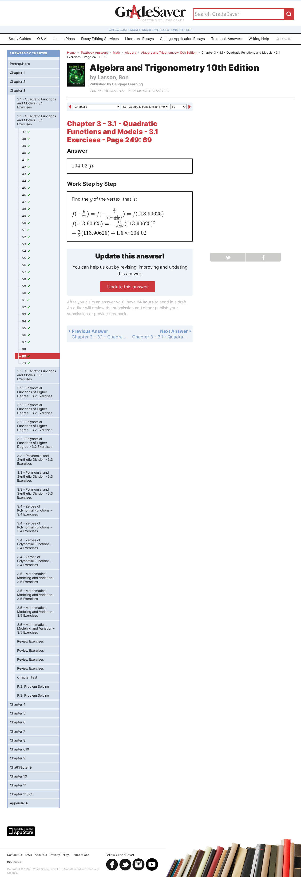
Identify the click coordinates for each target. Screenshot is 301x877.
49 (24, 216)
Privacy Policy (59, 855)
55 (24, 258)
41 (24, 160)
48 (24, 209)
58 (24, 279)
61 (24, 300)
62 (24, 307)
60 (24, 293)
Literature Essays (139, 38)
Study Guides (20, 38)
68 (24, 349)
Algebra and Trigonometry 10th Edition (169, 52)
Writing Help (259, 38)
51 (24, 230)
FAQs (28, 855)
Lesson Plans (64, 38)
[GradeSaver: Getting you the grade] (150, 14)
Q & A (41, 38)
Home (71, 52)
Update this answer (127, 286)
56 (24, 265)
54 (24, 251)
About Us (41, 855)
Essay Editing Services (100, 38)
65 (24, 328)
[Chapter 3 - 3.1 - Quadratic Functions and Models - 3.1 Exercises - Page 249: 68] (70, 107)
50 (24, 223)
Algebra (130, 52)
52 (24, 237)
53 (24, 244)
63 (24, 314)
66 (24, 335)
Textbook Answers (226, 38)
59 (24, 286)
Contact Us (14, 855)
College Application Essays (182, 38)
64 (24, 321)
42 (24, 167)
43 (24, 174)
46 (24, 195)
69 (24, 356)
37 (24, 132)
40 (24, 153)
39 (24, 146)
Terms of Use (80, 855)
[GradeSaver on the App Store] (21, 831)
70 (24, 363)
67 (24, 342)
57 (24, 272)
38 (24, 139)
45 (24, 188)
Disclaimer (14, 862)
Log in (285, 39)
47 (24, 202)
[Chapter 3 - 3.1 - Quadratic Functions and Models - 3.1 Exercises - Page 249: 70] (189, 107)
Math (116, 52)
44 (24, 181)
